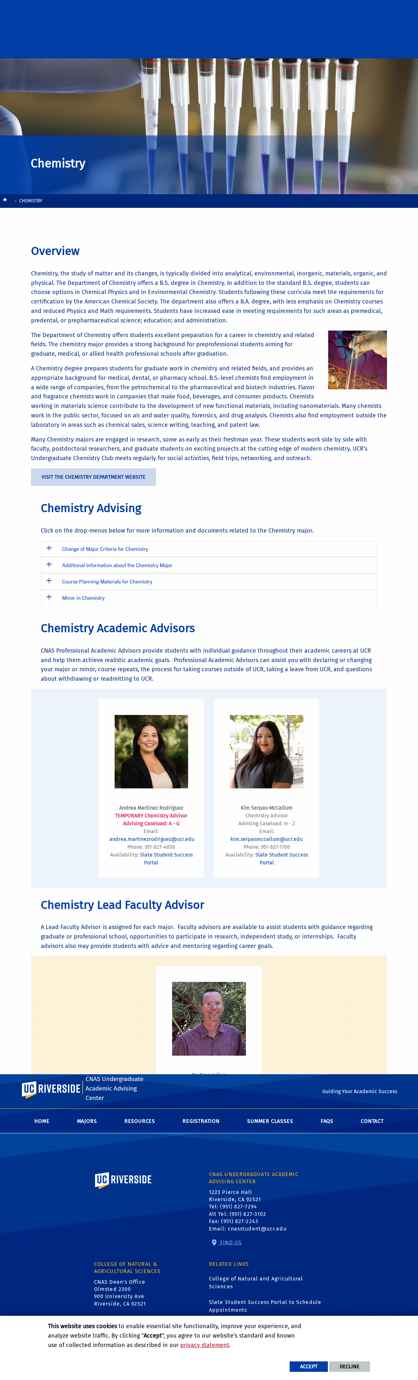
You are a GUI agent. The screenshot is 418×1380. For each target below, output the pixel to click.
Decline (350, 1366)
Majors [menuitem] (87, 1121)
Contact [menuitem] (372, 1121)
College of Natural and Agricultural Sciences (256, 1283)
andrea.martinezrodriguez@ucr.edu (151, 839)
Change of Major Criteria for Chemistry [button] (105, 549)
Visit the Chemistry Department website (93, 477)
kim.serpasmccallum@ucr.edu (267, 839)
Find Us (230, 1242)
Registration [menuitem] (201, 1121)
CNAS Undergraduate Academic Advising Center (114, 1088)
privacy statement (204, 1345)
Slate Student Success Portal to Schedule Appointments (265, 1306)
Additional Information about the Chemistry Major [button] (117, 565)
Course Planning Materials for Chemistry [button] (107, 581)
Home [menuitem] (41, 1121)
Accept (308, 1366)
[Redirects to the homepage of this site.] (5, 201)
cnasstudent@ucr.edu (257, 1229)
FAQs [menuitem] (327, 1121)
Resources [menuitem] (139, 1121)
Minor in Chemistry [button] (83, 598)
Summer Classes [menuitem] (270, 1121)
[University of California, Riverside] (123, 1190)
